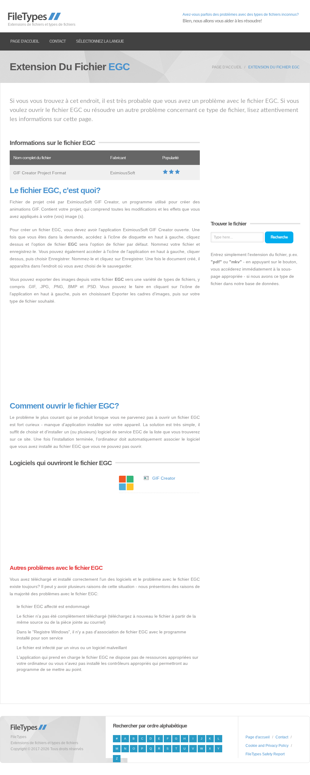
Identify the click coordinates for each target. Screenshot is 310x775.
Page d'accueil (24, 41)
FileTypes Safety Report (265, 754)
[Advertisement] (105, 353)
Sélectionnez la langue (100, 41)
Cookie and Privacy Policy (267, 746)
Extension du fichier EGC (274, 67)
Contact (57, 41)
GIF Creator (163, 478)
